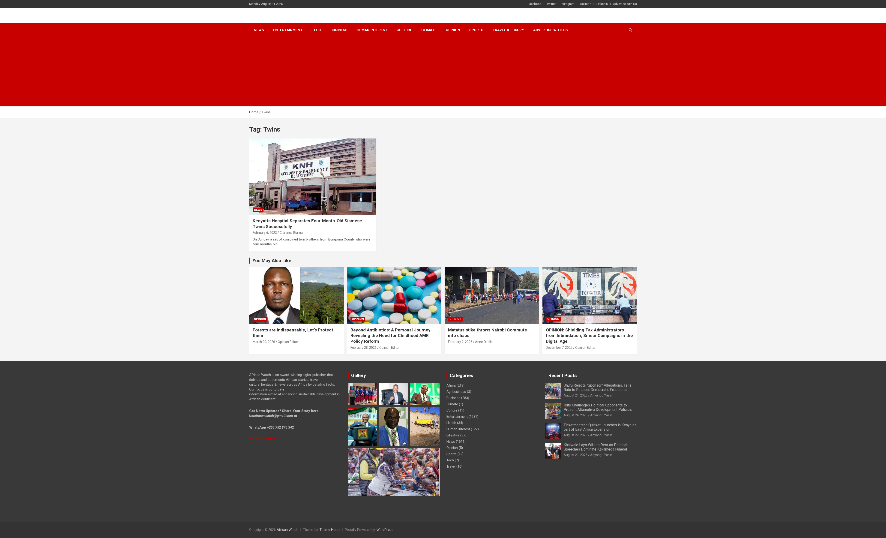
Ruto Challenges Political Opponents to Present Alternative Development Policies (598, 407)
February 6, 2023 (265, 232)
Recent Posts (562, 375)
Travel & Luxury (508, 30)
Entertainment (287, 30)
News (259, 30)
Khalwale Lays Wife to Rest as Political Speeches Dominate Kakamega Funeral (595, 447)
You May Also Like (271, 260)
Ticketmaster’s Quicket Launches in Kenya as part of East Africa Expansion (600, 427)
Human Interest (372, 30)
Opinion (453, 30)
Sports (451, 454)
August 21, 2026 (575, 455)
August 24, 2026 (575, 395)
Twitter (551, 4)
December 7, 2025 (559, 347)
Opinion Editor (288, 342)
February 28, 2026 (363, 347)
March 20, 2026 (264, 342)
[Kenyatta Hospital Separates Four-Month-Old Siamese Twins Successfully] (313, 176)
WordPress (385, 530)
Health (451, 423)
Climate (429, 30)
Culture (404, 30)
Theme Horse (330, 530)
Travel (450, 466)
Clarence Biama (291, 232)
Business (338, 30)
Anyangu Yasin (601, 395)
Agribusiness (456, 392)
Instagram (567, 4)
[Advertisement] (443, 71)
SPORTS (476, 30)
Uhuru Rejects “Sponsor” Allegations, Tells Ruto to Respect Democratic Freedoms (598, 387)
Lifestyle (452, 435)
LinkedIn (602, 4)
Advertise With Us (625, 4)
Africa (451, 385)
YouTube (585, 4)
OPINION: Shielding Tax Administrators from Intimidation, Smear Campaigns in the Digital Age (589, 335)
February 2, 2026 (460, 342)
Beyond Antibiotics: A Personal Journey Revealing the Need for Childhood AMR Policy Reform (390, 335)
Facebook (534, 4)
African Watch (287, 530)
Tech (316, 30)
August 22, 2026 (575, 435)
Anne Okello (484, 342)
